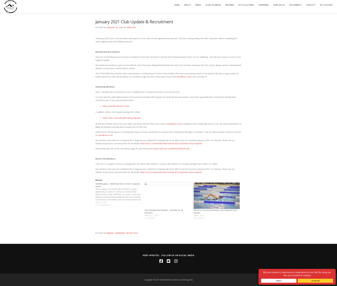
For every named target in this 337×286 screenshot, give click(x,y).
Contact (311, 5)
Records (230, 5)
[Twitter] (168, 261)
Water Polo (132, 233)
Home (177, 5)
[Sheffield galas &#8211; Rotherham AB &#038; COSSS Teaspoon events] (120, 194)
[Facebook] (161, 261)
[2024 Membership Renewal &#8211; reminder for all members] (168, 196)
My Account (326, 5)
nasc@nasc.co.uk (184, 76)
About (187, 5)
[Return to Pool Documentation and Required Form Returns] (217, 196)
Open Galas (279, 5)
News (198, 5)
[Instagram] (176, 261)
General (110, 233)
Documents (295, 5)
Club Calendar (213, 5)
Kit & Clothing (246, 5)
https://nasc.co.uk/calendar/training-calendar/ (122, 118)
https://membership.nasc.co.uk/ (116, 106)
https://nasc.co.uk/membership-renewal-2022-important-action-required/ (171, 143)
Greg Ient (132, 27)
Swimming (264, 5)
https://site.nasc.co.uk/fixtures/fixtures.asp (172, 148)
